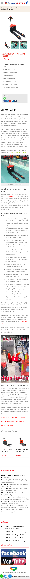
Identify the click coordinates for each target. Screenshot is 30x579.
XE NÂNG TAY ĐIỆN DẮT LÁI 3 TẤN (8, 450)
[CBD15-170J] (6, 45)
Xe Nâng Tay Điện (13, 8)
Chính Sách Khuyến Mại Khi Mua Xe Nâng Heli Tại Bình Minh (15, 527)
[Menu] (2, 3)
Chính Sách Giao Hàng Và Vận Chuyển (16, 535)
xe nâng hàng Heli (11, 196)
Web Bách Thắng (5, 578)
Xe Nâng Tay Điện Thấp (7, 9)
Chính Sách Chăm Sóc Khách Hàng (15, 541)
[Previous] (1, 448)
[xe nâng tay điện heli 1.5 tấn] (23, 45)
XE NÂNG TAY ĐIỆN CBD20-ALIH (22, 450)
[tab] (15, 110)
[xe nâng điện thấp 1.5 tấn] (15, 45)
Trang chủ (3, 8)
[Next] (29, 448)
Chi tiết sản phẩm (9, 110)
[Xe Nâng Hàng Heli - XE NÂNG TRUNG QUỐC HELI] (14, 2)
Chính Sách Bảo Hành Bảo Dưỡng (14, 538)
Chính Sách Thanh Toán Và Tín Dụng (15, 532)
